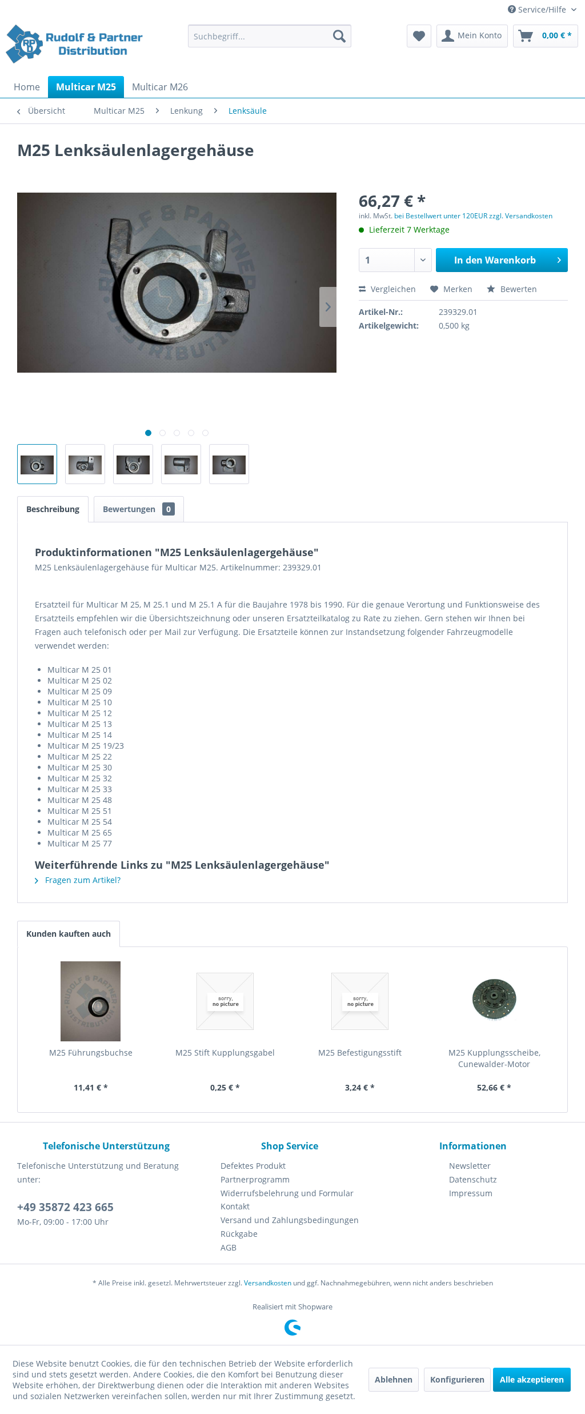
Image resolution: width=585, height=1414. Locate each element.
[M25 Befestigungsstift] (360, 1001)
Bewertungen (137, 509)
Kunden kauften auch (68, 933)
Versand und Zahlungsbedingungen (290, 1220)
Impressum (470, 1193)
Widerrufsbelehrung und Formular (287, 1193)
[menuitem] (270, 36)
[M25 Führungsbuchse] (91, 1001)
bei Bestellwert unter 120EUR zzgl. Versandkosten (473, 216)
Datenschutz (473, 1179)
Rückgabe (239, 1233)
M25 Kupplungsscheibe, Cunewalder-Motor (494, 1058)
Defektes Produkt (253, 1165)
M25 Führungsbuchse (91, 1052)
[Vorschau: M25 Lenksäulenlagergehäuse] (37, 464)
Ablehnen (393, 1379)
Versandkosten (267, 1283)
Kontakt (235, 1206)
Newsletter (470, 1165)
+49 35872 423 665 (65, 1207)
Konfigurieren (457, 1379)
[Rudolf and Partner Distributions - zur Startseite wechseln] (75, 47)
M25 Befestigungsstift (360, 1052)
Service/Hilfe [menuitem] (542, 9)
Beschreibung (52, 509)
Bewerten (517, 288)
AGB (229, 1247)
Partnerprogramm (255, 1179)
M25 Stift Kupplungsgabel (225, 1052)
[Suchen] (339, 36)
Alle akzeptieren (532, 1379)
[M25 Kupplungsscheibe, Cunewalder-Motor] (495, 1001)
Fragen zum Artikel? (82, 879)
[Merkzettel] (419, 36)
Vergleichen (392, 288)
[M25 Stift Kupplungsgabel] (226, 1001)
